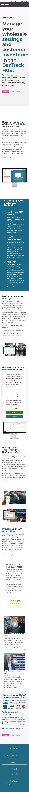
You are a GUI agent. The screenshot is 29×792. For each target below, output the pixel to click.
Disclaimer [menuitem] (19, 784)
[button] (27, 4)
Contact (13, 769)
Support (11, 1)
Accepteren (14, 412)
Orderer (17, 1)
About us (13, 762)
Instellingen (15, 408)
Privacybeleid (11, 388)
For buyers (14, 748)
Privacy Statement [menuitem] (10, 784)
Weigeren (14, 416)
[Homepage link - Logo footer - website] (14, 781)
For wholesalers (13, 755)
